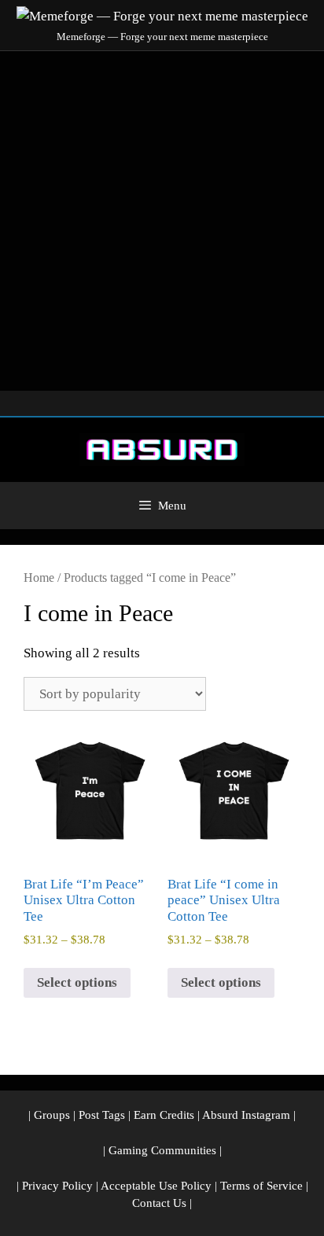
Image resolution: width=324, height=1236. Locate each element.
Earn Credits (164, 1115)
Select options (77, 982)
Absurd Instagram (246, 1115)
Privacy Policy (57, 1185)
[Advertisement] (162, 221)
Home (39, 577)
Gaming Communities (162, 1150)
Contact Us (159, 1203)
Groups (52, 1115)
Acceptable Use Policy (156, 1185)
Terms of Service (261, 1185)
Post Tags (102, 1115)
